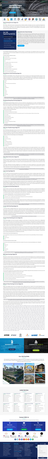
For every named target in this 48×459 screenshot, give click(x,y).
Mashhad (43, 318)
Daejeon (34, 309)
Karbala (15, 315)
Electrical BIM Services (27, 411)
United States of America (27, 328)
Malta (7, 318)
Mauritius (18, 319)
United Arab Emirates (16, 328)
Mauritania (15, 319)
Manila (20, 318)
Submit (42, 457)
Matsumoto (8, 319)
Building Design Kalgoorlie (18, 203)
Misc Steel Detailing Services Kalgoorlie (26, 97)
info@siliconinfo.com (38, 427)
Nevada (40, 320)
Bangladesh (40, 306)
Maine (28, 317)
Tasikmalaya (13, 327)
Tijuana (42, 327)
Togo (5, 328)
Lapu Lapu (23, 316)
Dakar (35, 309)
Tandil (6, 327)
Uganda (8, 328)
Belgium (20, 307)
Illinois (13, 314)
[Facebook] (15, 439)
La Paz (8, 317)
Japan (34, 314)
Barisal (6, 307)
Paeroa (19, 321)
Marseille (31, 318)
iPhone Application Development (18, 445)
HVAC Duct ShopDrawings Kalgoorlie (11, 127)
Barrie (8, 307)
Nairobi (38, 319)
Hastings (8, 314)
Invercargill (24, 314)
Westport (41, 329)
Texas (25, 327)
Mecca (24, 319)
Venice (7, 329)
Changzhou (13, 309)
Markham (28, 318)
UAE (6, 328)
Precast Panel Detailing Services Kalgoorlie (12, 217)
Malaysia (41, 317)
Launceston (27, 316)
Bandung (35, 306)
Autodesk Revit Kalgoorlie (28, 179)
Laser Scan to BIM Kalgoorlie (7, 178)
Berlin (33, 307)
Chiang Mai (23, 309)
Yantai (4, 330)
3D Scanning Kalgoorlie (17, 179)
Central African (38, 308)
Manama (12, 318)
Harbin (6, 314)
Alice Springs (13, 306)
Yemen (11, 330)
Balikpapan (26, 306)
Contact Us (10, 12)
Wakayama (19, 329)
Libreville (42, 316)
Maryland (41, 318)
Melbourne (31, 319)
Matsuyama (12, 319)
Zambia (13, 330)
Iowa (26, 314)
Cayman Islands (34, 308)
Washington (25, 329)
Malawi (39, 317)
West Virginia (34, 329)
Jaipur (30, 314)
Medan (26, 319)
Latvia (25, 316)
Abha (7, 305)
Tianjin (40, 327)
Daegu (31, 309)
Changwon (10, 309)
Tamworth (4, 327)
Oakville (4, 321)
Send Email (38, 429)
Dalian (37, 309)
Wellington (28, 329)
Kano (9, 315)
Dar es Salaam (43, 309)
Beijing (16, 307)
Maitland (30, 317)
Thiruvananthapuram (33, 327)
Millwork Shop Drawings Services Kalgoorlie (13, 284)
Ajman (29, 305)
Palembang (23, 321)
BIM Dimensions (38, 411)
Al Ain (31, 305)
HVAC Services (16, 405)
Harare (4, 314)
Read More (21, 45)
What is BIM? (37, 406)
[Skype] (31, 439)
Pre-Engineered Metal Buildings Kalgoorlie (25, 203)
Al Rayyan (35, 305)
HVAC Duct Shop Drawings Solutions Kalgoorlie (9, 153)
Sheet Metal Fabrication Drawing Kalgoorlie (24, 169)
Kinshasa (12, 316)
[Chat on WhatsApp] (33, 439)
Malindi (5, 318)
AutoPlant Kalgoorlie (33, 178)
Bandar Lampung (32, 306)
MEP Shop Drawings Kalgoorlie (10, 254)
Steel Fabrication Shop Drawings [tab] (8, 36)
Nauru (26, 320)
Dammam (40, 309)
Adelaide (20, 305)
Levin (38, 316)
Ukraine (11, 328)
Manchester (14, 318)
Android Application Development (18, 446)
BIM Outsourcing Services (28, 407)
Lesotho (35, 316)
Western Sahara (38, 329)
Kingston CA (8, 316)
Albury (4, 306)
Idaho (12, 314)
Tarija (10, 327)
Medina (29, 319)
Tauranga (16, 327)
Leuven (37, 316)
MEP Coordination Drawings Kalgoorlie (31, 282)
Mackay (18, 317)
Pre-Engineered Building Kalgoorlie (11, 186)
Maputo (22, 318)
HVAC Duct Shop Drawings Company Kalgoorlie (9, 154)
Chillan (28, 309)
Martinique (38, 318)
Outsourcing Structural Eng (18, 396)
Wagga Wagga (12, 329)
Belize (22, 307)
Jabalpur (28, 314)
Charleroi (16, 309)
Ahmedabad (24, 305)
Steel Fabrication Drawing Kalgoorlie (16, 168)
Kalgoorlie (43, 314)
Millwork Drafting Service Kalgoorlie (25, 299)
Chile (26, 309)
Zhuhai (18, 330)
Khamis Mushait (36, 315)
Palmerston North (29, 321)
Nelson (30, 320)
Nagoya (36, 319)
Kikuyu (4, 316)
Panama (33, 321)
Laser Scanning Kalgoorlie (9, 171)
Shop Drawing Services (6, 405)
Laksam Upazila (16, 316)
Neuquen (37, 320)
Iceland (10, 314)
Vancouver (41, 328)
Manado (9, 318)
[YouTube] (28, 439)
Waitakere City (15, 329)
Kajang (41, 314)
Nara (21, 320)
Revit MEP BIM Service (27, 401)
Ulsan (13, 328)
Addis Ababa (17, 305)
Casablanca (30, 308)
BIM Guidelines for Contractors (39, 405)
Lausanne (30, 316)
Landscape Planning (6, 401)
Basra (10, 307)
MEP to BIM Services (27, 397)
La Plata (10, 317)
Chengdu (18, 309)
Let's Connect (43, 1)
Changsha (7, 309)
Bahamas (18, 306)
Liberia (40, 316)
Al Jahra (33, 305)
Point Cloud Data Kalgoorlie (34, 179)
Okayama (10, 321)
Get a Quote (12, 349)
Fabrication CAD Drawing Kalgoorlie (8, 168)
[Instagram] (20, 439)
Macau (12, 317)
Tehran (18, 327)
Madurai (23, 317)
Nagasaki (34, 319)
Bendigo (24, 307)
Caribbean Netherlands (26, 308)
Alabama (38, 305)
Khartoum (40, 315)
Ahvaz (27, 305)
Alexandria (6, 306)
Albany (44, 305)
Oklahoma (13, 321)
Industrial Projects (6, 398)
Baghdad (16, 306)
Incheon (16, 314)
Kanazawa (7, 315)
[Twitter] (17, 439)
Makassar (33, 317)
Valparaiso (38, 328)
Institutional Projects (6, 397)
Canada (15, 308)
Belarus (18, 307)
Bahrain (24, 306)
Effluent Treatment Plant (17, 401)
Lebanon (33, 316)
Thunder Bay (37, 327)
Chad (41, 308)
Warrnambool (22, 329)
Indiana (19, 314)
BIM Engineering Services (28, 405)
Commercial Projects (38, 397)
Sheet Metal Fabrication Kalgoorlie (11, 156)
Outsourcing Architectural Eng (7, 396)
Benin (29, 307)
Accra (15, 305)
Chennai (20, 309)
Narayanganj (23, 320)
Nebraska (28, 320)
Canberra (17, 308)
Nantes (15, 320)
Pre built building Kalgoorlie (40, 203)
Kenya (30, 315)
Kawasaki (17, 315)
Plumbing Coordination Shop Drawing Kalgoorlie (28, 124)
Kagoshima (38, 314)
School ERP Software (16, 453)
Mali (3, 318)
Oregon (17, 321)
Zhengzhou (15, 330)
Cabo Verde (38, 307)
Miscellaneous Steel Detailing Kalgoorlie (12, 73)
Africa (22, 305)
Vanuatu (44, 328)
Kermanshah (32, 315)
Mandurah (18, 318)
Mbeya (22, 319)
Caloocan (7, 308)
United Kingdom (21, 328)
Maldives (43, 317)
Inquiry (38, 1)
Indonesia (22, 314)
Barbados (43, 306)
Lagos (13, 316)
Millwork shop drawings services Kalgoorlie (8, 299)
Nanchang (9, 320)
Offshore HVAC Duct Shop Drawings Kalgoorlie (30, 153)
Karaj (12, 315)
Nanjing (11, 320)
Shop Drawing (10, 22)
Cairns (40, 307)
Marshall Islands (34, 318)
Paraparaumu (43, 321)
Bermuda (35, 307)
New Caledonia (43, 320)
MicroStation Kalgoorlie (23, 178)
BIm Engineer (26, 406)
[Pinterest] (24, 439)
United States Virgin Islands (33, 328)
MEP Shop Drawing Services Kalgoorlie (8, 281)
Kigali (44, 315)
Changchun (4, 309)
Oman (15, 321)
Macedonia (15, 317)
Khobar (42, 315)
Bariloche (4, 307)
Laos (21, 316)
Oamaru (6, 321)
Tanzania (9, 327)
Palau (20, 321)
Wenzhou (31, 329)
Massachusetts (5, 319)
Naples (19, 320)
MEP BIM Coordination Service (28, 398)
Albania (42, 305)
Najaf (40, 319)
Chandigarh (43, 308)
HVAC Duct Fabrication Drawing (18, 411)
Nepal (32, 320)
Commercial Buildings (6, 411)
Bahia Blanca (21, 306)
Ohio (8, 321)
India (17, 314)
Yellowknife (8, 330)
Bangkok (38, 306)
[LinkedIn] (22, 439)
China (30, 309)
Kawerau (20, 315)
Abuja (13, 305)
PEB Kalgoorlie (5, 203)
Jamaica (32, 314)
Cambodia (9, 308)
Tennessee (23, 327)
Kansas (11, 315)
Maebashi (26, 317)
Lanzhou (20, 316)
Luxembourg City (5, 317)
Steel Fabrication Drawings (7, 407)
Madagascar (20, 317)
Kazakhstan (22, 315)
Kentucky (28, 315)
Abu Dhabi (11, 305)
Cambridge (12, 308)
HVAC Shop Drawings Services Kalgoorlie (39, 153)
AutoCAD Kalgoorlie (18, 178)
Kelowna (25, 315)
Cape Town (20, 308)
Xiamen (44, 329)
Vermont (9, 329)
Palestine (26, 321)
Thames (30, 327)
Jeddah (36, 314)
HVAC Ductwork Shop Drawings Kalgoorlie (39, 154)
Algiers (10, 306)
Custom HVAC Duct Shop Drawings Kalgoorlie (30, 154)
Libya (44, 316)
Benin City (31, 307)
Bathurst (14, 307)
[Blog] (26, 439)
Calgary (44, 307)
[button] (3, 8)
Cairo (42, 307)
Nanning (13, 320)
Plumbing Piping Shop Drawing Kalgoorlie (12, 100)
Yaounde (6, 330)
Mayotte (20, 319)
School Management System (17, 452)
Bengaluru (27, 307)
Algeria (8, 306)
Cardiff (22, 308)
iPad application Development (17, 450)
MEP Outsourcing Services (28, 396)
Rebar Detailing (6, 406)
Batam (12, 307)
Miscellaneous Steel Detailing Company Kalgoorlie (9, 97)
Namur (6, 320)
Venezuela (4, 329)
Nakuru (44, 319)
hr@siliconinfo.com (24, 427)
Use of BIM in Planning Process (39, 407)
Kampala (4, 315)
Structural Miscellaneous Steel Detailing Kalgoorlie (21, 98)
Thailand (27, 327)
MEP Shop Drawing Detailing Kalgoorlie (26, 281)
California (4, 308)
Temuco (20, 327)
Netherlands (34, 320)
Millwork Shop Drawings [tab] (7, 38)
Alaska (40, 305)
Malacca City (36, 317)
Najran (42, 319)
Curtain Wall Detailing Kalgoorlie (10, 206)
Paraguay (40, 321)
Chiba (25, 309)
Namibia (4, 320)
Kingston (6, 316)
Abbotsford (4, 305)
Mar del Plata (25, 318)
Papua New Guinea (36, 321)
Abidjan (9, 305)
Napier (17, 320)
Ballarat (29, 306)
